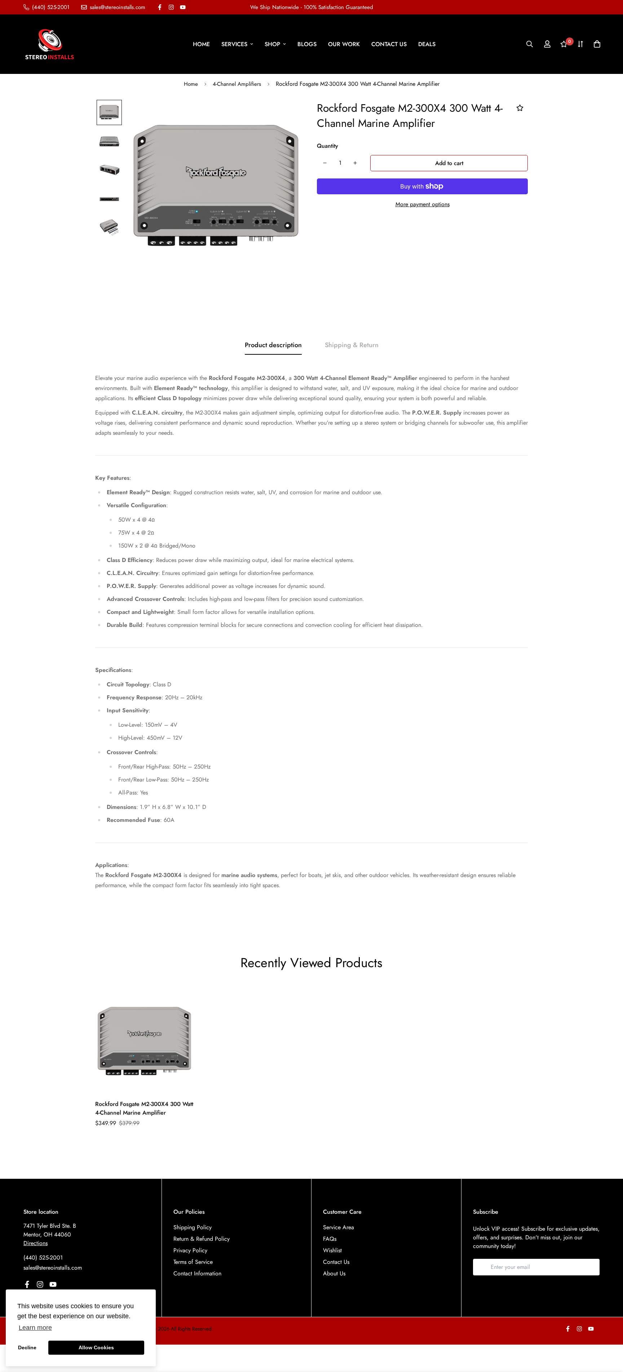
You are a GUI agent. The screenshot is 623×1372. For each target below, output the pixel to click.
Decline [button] (27, 1347)
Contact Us (336, 1262)
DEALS (427, 44)
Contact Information (197, 1273)
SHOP (272, 44)
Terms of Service (193, 1262)
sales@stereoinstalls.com (52, 1267)
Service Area (338, 1227)
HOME (201, 44)
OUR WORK (344, 44)
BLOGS (307, 44)
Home (191, 84)
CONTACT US (389, 44)
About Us (334, 1273)
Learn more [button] (35, 1327)
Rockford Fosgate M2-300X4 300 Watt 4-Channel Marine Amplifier (144, 1108)
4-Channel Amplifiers (237, 84)
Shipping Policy (192, 1227)
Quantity (327, 146)
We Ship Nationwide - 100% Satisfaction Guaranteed (311, 7)
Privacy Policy (190, 1250)
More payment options (423, 204)
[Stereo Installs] (49, 44)
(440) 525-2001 (43, 1257)
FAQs (329, 1239)
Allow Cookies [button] (96, 1347)
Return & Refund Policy (201, 1239)
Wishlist (332, 1250)
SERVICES (234, 44)
